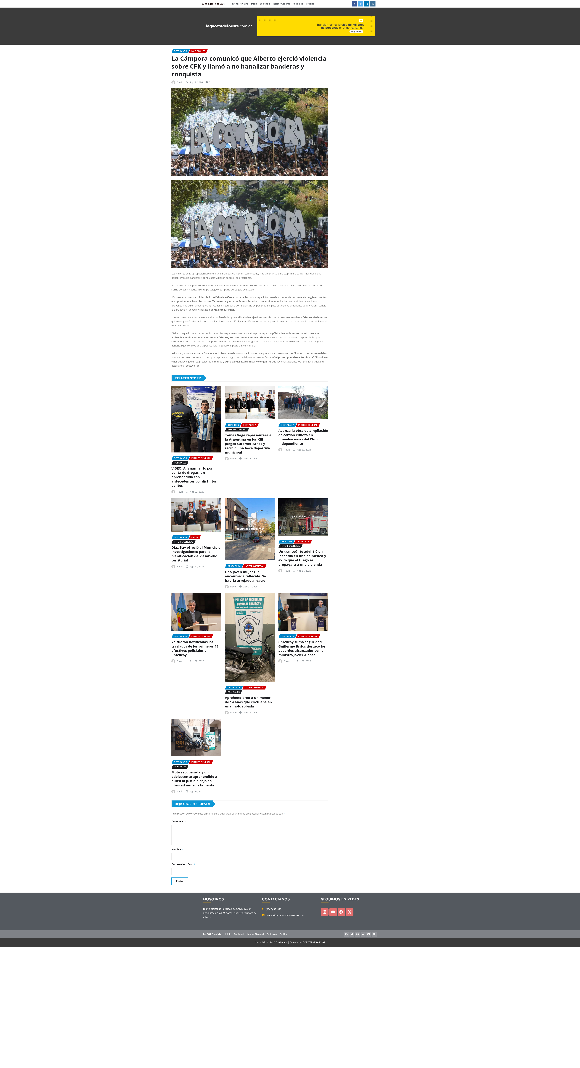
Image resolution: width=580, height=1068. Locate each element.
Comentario (178, 821)
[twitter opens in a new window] (360, 3)
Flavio (180, 82)
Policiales (298, 3)
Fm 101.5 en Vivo (239, 3)
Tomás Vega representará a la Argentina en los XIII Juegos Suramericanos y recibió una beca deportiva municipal (248, 443)
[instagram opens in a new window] (372, 3)
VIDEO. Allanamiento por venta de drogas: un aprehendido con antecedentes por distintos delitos (194, 477)
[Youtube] (333, 912)
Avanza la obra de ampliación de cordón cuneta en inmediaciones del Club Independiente (303, 437)
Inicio (254, 3)
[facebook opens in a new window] (354, 3)
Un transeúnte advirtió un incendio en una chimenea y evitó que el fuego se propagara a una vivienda (302, 558)
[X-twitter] (349, 912)
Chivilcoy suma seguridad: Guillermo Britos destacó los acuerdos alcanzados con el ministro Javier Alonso (301, 648)
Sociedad (265, 3)
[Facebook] (341, 912)
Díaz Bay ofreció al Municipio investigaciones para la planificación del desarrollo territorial (195, 554)
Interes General (281, 3)
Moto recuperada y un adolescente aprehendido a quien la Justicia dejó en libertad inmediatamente (194, 778)
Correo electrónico (183, 864)
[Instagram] (325, 912)
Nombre (177, 849)
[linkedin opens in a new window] (366, 3)
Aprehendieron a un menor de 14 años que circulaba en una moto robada (248, 701)
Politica (310, 3)
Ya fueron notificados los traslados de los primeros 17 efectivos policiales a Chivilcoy (195, 648)
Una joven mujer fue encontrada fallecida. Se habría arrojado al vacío (245, 576)
